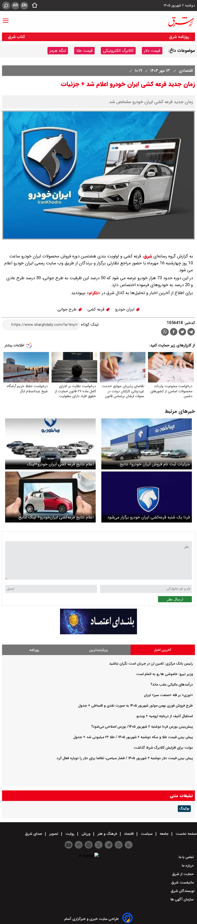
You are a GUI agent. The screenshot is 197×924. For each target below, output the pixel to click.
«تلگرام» (93, 293)
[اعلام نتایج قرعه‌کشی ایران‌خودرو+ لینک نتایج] (50, 497)
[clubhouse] (79, 845)
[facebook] (174, 332)
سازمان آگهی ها (183, 899)
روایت (69, 834)
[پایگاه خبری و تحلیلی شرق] (181, 21)
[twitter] (182, 332)
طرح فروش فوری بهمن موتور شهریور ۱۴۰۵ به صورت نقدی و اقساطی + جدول (135, 705)
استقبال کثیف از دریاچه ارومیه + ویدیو (164, 716)
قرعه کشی (96, 309)
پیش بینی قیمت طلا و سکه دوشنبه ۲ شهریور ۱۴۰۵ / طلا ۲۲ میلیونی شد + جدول (133, 737)
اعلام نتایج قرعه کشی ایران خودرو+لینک (60, 464)
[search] (6, 5)
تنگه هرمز (58, 50)
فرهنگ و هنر (107, 834)
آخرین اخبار (162, 650)
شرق (148, 256)
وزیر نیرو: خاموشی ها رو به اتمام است (164, 674)
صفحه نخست (186, 834)
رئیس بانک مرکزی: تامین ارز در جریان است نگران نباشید (151, 663)
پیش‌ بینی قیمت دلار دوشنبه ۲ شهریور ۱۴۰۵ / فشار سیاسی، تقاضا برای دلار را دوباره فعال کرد (125, 758)
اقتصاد (129, 834)
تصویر (53, 834)
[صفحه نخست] (33, 5)
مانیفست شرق (183, 882)
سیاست (147, 834)
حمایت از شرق (183, 874)
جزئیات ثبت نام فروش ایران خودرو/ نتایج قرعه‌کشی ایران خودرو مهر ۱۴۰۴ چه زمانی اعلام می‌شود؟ (151, 464)
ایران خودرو (125, 309)
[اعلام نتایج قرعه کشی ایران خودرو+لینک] (50, 443)
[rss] (129, 845)
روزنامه (34, 650)
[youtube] (69, 845)
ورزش (86, 834)
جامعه (164, 834)
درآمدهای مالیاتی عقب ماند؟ (172, 684)
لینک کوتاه (89, 325)
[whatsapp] (165, 332)
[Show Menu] (5, 18)
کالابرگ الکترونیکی (118, 50)
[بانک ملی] (98, 633)
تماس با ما (187, 857)
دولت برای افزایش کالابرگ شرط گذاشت (163, 747)
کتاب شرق (17, 37)
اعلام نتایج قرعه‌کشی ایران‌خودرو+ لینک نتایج (56, 517)
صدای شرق (34, 834)
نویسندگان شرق (183, 891)
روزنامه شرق (179, 37)
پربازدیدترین (98, 650)
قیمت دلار (152, 50)
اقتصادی (185, 70)
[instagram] (119, 845)
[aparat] (89, 845)
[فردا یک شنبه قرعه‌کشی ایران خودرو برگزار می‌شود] (146, 497)
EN (24, 5)
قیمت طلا (84, 50)
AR (15, 5)
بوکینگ (184, 808)
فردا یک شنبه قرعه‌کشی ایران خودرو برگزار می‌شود (148, 517)
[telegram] (191, 333)
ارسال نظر (175, 599)
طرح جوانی (67, 309)
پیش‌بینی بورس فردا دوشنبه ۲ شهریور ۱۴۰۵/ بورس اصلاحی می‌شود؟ (142, 726)
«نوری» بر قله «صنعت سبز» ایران (168, 695)
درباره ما (188, 865)
